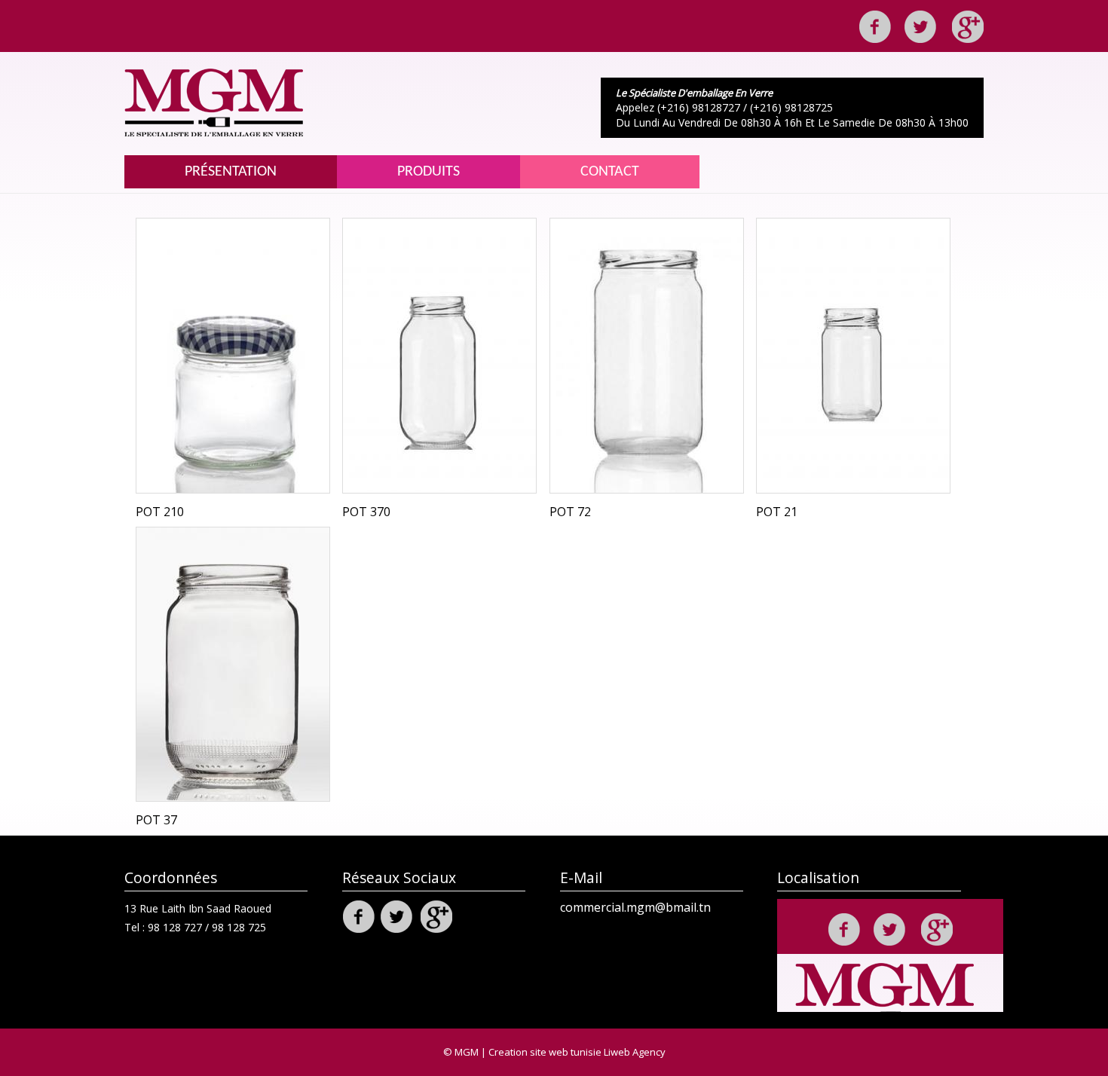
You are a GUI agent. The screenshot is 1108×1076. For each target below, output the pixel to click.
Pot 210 (160, 511)
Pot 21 (776, 511)
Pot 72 (570, 511)
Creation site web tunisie (544, 1052)
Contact (609, 171)
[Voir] (233, 356)
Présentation (231, 171)
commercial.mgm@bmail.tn (635, 907)
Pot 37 (156, 820)
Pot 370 (366, 511)
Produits (428, 171)
